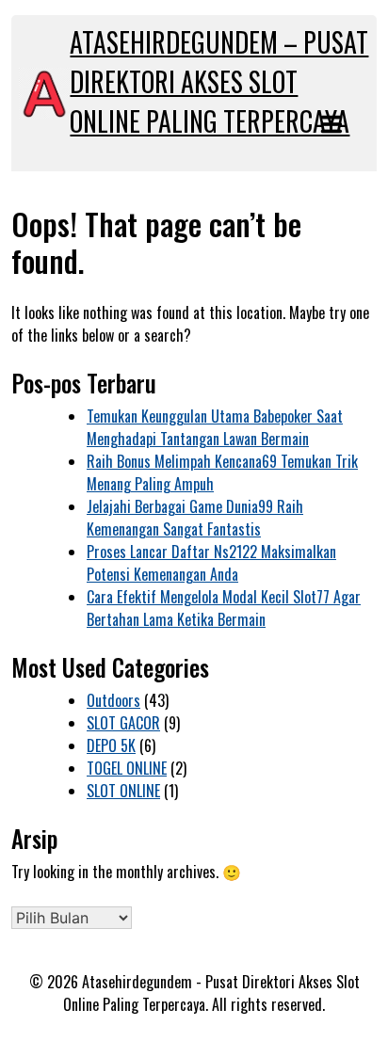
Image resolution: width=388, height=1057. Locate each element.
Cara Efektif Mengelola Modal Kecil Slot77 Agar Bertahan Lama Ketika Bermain (224, 608)
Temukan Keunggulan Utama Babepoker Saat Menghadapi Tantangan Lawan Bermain (215, 427)
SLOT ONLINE (123, 790)
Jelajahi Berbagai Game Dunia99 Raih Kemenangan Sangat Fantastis (195, 517)
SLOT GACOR (123, 723)
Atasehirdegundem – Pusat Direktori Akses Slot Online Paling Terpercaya (219, 81)
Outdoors (113, 700)
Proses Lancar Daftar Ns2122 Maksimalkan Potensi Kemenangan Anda (211, 562)
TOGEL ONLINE (127, 768)
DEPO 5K (111, 745)
